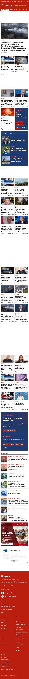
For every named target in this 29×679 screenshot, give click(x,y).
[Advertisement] (14, 18)
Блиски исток (19, 644)
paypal (24, 127)
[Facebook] (2, 585)
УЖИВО (6, 9)
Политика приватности (8, 606)
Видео (3, 628)
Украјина (18, 642)
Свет (2, 622)
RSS (2, 612)
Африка (18, 647)
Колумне (18, 617)
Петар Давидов (20, 624)
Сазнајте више (8, 430)
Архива (3, 631)
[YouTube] (4, 585)
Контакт (26, 1)
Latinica (20, 1)
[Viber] (12, 585)
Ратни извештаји (21, 639)
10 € (21, 122)
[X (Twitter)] (7, 585)
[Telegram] (9, 585)
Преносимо (19, 634)
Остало (18, 650)
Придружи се (22, 5)
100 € (18, 127)
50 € (22, 124)
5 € (17, 122)
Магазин (3, 625)
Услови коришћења (6, 609)
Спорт (3, 639)
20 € (18, 124)
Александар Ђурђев (22, 632)
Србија (21, 9)
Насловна (13, 9)
